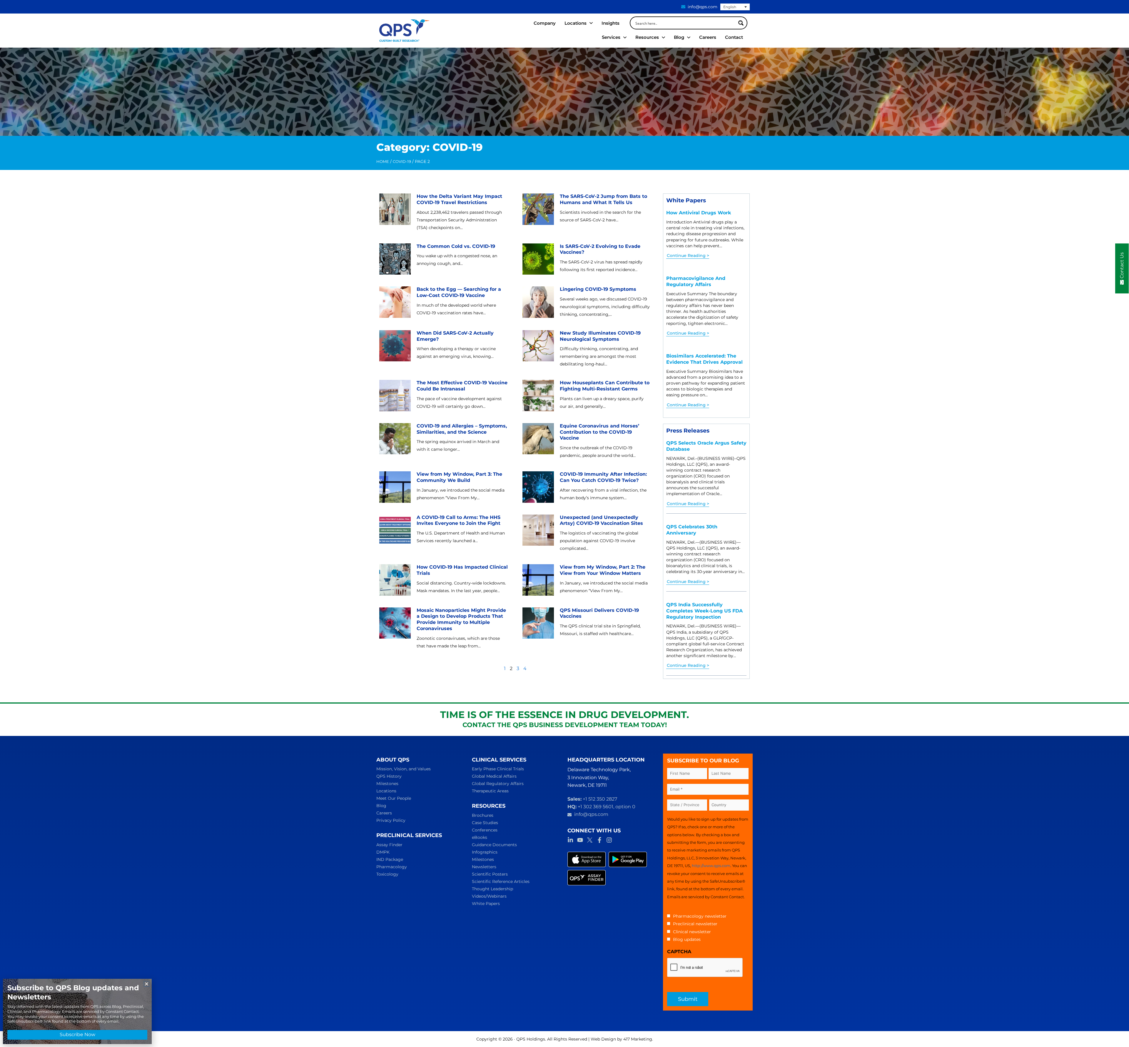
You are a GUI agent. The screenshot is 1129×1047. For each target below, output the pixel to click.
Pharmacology (391, 866)
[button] (146, 984)
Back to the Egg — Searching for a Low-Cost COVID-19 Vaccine (459, 292)
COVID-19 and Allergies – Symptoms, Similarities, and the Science (462, 429)
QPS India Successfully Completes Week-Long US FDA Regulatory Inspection (704, 611)
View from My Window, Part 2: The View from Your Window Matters (602, 570)
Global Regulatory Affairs (498, 783)
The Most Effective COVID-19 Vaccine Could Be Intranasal (462, 386)
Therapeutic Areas (490, 791)
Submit (687, 999)
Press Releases (687, 430)
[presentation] (705, 967)
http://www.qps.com (711, 865)
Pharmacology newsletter (699, 916)
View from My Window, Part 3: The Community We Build (459, 477)
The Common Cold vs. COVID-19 (456, 246)
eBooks (479, 837)
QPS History (389, 776)
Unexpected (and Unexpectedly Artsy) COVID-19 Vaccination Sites (601, 520)
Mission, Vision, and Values (403, 769)
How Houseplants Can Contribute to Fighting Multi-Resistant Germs (604, 386)
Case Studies (485, 822)
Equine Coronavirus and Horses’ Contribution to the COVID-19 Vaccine (599, 432)
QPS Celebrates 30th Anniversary (691, 530)
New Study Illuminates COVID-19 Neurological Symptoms (600, 336)
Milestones (387, 783)
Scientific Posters (490, 874)
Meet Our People (393, 798)
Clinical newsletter (692, 931)
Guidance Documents (494, 844)
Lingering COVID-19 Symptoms (598, 289)
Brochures (482, 815)
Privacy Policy (390, 820)
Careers (384, 813)
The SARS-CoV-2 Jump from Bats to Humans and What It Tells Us (603, 199)
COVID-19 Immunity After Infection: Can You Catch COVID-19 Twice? (603, 477)
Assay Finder (389, 844)
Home (382, 161)
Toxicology (387, 874)
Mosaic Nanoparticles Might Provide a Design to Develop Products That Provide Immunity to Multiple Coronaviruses (461, 619)
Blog (381, 805)
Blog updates (687, 939)
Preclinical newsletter (695, 923)
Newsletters (484, 866)
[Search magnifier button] (741, 23)
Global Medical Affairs (494, 776)
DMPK (383, 852)
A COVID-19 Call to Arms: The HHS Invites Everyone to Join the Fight (458, 520)
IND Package (389, 859)
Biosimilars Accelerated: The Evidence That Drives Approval (704, 359)
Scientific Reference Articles (501, 881)
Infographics (484, 852)
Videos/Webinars (489, 896)
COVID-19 (402, 161)
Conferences (484, 830)
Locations (386, 791)
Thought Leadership (492, 888)
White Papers (686, 200)
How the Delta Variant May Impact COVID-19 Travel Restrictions (459, 199)
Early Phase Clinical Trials (498, 769)
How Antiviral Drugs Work (698, 213)
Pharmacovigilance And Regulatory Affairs (695, 281)
